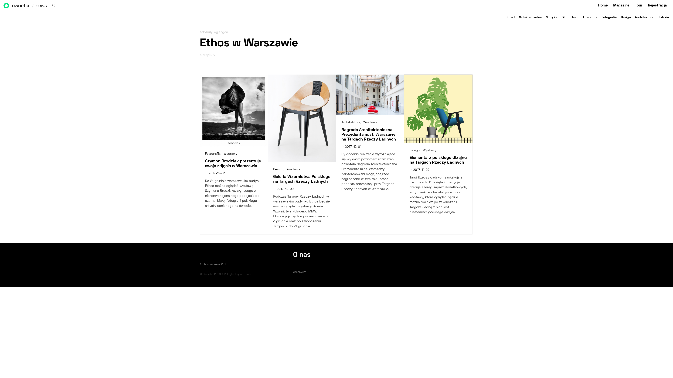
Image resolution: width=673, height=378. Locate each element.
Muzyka (551, 17)
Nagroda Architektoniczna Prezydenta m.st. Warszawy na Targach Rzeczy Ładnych (368, 134)
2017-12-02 (285, 189)
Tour (638, 5)
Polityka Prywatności (237, 274)
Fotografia (609, 17)
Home (603, 5)
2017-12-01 (353, 147)
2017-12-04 (217, 173)
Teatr (575, 17)
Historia (663, 17)
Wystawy (230, 154)
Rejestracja (657, 5)
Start (511, 17)
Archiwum (299, 272)
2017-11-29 (421, 170)
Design (626, 17)
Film (564, 17)
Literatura (590, 17)
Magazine (621, 5)
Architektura (644, 17)
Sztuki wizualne (530, 17)
